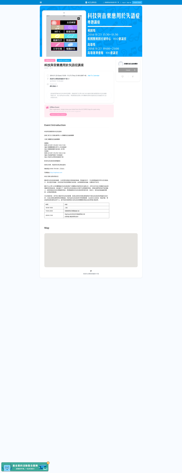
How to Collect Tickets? (58, 114)
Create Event (137, 2)
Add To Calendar (93, 75)
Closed (128, 70)
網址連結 (53, 86)
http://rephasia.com (56, 172)
